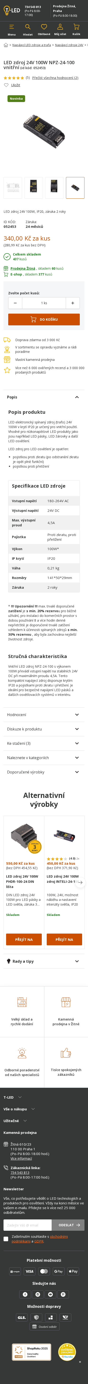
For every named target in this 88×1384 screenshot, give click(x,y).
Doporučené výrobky (25, 772)
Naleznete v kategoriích (28, 757)
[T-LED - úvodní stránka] (12, 11)
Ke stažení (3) (19, 743)
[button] (12, 30)
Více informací (21, 1158)
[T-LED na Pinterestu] (63, 1297)
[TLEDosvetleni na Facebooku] (25, 1297)
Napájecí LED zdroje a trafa (31, 45)
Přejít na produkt (24, 941)
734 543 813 (33, 7)
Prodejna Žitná (23, 268)
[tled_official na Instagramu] (38, 1297)
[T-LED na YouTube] (51, 1297)
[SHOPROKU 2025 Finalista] (35, 1355)
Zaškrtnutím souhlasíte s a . (40, 1238)
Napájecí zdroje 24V (69, 45)
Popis (12, 397)
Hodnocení (16, 714)
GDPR (38, 1241)
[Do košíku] (44, 319)
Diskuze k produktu (24, 729)
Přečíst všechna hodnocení (55, 77)
